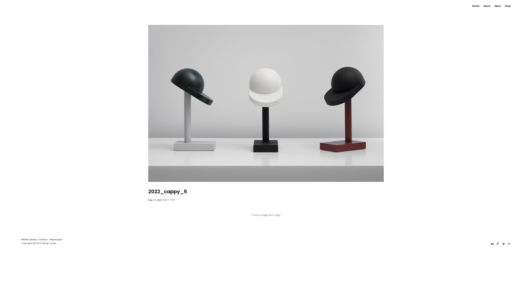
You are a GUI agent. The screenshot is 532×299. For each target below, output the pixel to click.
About (487, 6)
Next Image (274, 214)
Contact (43, 239)
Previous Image (260, 214)
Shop (508, 6)
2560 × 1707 (168, 200)
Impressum (56, 239)
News (498, 6)
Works (475, 6)
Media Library (29, 239)
